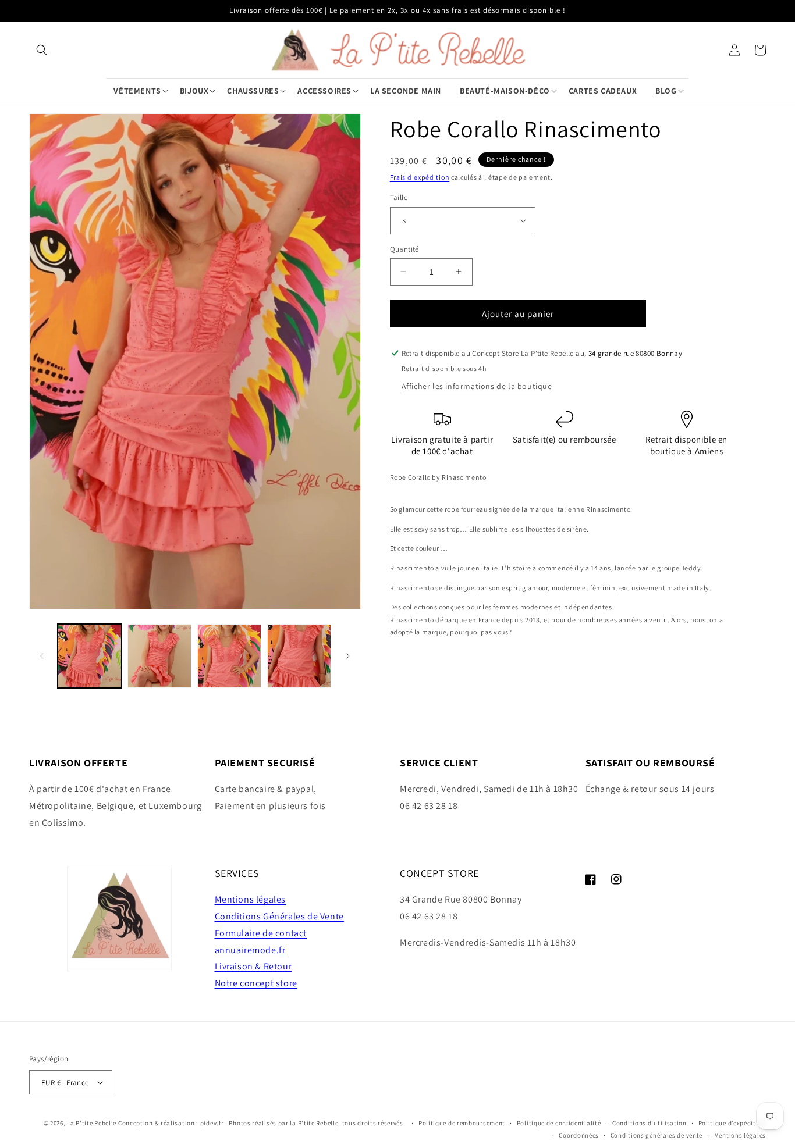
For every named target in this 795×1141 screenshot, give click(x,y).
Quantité (404, 249)
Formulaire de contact (261, 933)
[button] (42, 50)
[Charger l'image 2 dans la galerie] (159, 656)
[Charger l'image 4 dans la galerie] (299, 656)
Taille (398, 197)
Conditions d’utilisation (649, 1123)
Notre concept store (256, 983)
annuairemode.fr (250, 950)
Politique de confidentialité (559, 1123)
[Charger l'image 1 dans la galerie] (90, 656)
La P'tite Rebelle (91, 1123)
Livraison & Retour (253, 966)
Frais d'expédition (420, 177)
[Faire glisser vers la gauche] (42, 656)
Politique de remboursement (461, 1123)
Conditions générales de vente (656, 1135)
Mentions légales (250, 899)
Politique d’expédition (732, 1123)
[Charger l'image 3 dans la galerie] (229, 656)
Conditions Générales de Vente (279, 916)
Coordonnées (579, 1135)
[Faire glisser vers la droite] (348, 656)
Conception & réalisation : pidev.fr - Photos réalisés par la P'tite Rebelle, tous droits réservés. (262, 1123)
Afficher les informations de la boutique (477, 386)
